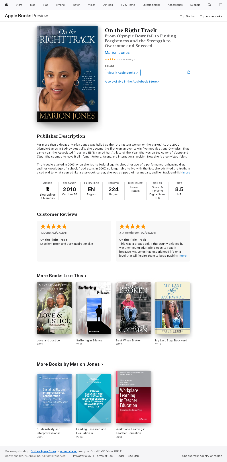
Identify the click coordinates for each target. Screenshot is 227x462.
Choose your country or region (202, 456)
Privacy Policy (82, 456)
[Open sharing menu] (188, 72)
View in (121, 72)
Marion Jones (117, 52)
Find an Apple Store (43, 451)
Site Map (133, 456)
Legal (120, 456)
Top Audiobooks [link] (211, 16)
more (186, 172)
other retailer (68, 451)
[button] (209, 5)
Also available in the (131, 81)
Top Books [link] (187, 16)
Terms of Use (104, 456)
